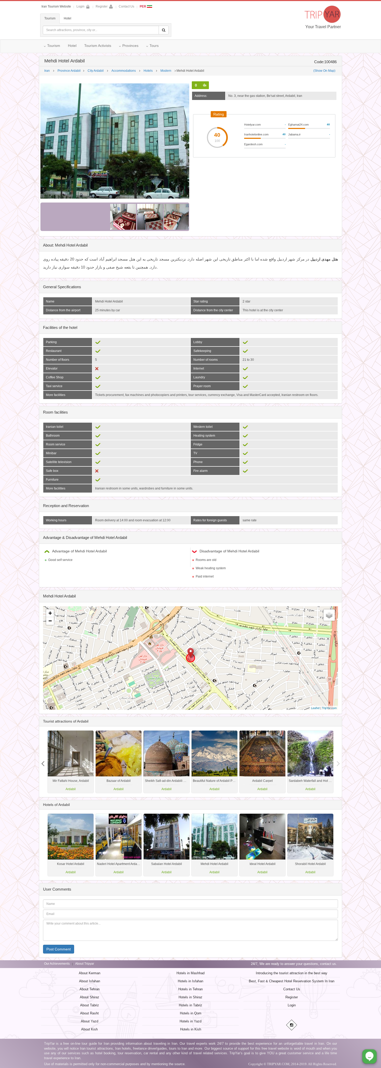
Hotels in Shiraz (190, 997)
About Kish (89, 1029)
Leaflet (315, 708)
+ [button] (50, 613)
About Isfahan (89, 981)
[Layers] (329, 615)
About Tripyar (84, 963)
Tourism (49, 18)
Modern (165, 71)
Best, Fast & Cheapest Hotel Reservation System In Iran (291, 981)
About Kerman (89, 973)
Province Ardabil (69, 71)
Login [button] (80, 6)
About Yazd (89, 1021)
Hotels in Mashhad (190, 973)
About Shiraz (89, 997)
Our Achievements (57, 963)
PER (143, 6)
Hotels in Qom (190, 1013)
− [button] (50, 621)
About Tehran (90, 989)
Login (292, 1005)
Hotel (67, 18)
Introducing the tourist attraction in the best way (291, 973)
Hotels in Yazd (190, 1021)
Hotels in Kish (190, 1029)
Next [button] (42, 761)
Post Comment (58, 949)
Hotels (148, 71)
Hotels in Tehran (190, 989)
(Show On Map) (324, 71)
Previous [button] (338, 761)
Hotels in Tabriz (190, 1005)
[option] (310, 761)
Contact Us (126, 6)
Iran (47, 71)
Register (102, 6)
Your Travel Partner (323, 27)
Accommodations (123, 71)
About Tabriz (89, 1005)
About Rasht (89, 1013)
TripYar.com (329, 708)
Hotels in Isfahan (190, 981)
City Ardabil (96, 71)
